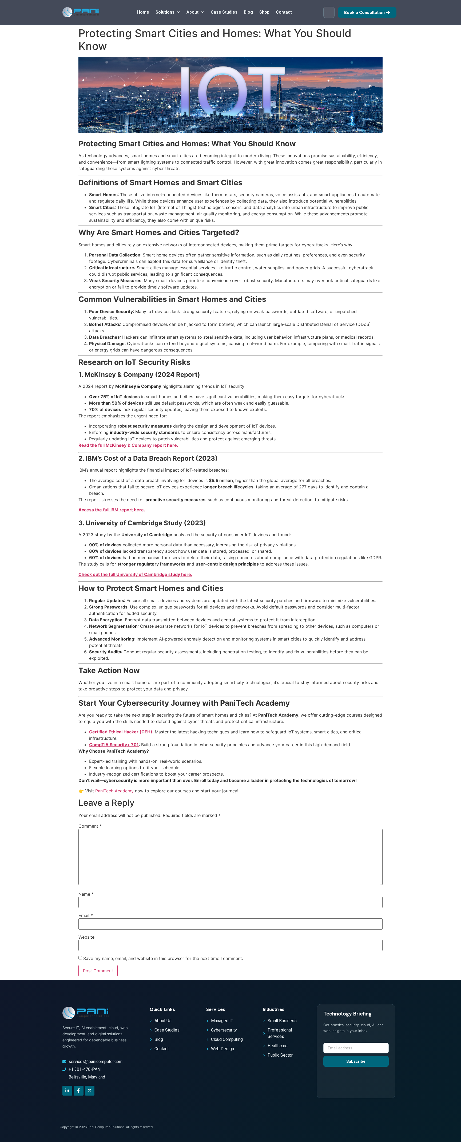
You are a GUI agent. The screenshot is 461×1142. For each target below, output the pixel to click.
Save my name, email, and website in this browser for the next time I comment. (163, 958)
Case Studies (224, 12)
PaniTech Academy (114, 790)
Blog (248, 12)
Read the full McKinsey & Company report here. (128, 445)
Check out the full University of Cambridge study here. (135, 574)
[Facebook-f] (79, 1091)
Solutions (165, 12)
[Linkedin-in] (67, 1091)
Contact (284, 12)
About (192, 12)
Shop (264, 12)
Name (86, 894)
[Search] (329, 12)
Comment (90, 826)
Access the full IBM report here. (111, 509)
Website (86, 937)
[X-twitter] (90, 1091)
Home (143, 12)
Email (85, 915)
